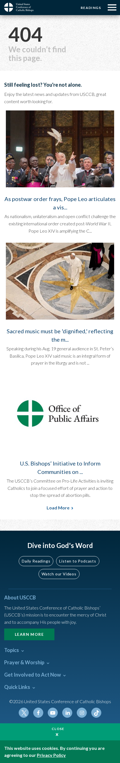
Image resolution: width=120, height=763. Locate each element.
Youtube (53, 713)
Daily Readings (36, 561)
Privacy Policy (51, 755)
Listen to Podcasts (77, 561)
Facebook (38, 713)
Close (58, 729)
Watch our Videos (59, 573)
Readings (91, 8)
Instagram (82, 713)
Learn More (29, 634)
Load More (58, 507)
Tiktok (96, 713)
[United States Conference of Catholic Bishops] (21, 7)
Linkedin (67, 713)
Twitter (24, 713)
